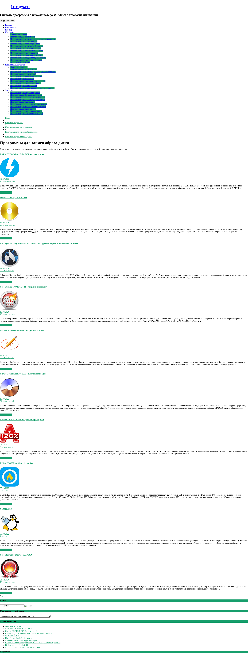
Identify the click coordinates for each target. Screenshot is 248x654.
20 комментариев (7, 225)
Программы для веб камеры (22, 37)
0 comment (4, 490)
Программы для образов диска (18, 136)
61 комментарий (7, 401)
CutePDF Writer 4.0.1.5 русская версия (21, 640)
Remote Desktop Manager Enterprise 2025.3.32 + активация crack (32, 643)
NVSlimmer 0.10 (12, 636)
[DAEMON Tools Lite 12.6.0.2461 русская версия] (9, 177)
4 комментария (6, 447)
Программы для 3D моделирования (26, 95)
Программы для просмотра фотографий (27, 99)
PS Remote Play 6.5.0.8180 (16, 645)
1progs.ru (20, 6)
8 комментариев (7, 358)
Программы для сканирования (23, 86)
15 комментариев (7, 314)
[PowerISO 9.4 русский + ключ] (9, 220)
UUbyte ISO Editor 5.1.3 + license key (16, 463)
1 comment (4, 536)
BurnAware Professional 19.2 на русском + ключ (22, 330)
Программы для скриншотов (23, 109)
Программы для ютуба (20, 62)
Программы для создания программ (26, 111)
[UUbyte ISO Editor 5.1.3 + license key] (9, 486)
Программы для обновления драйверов (27, 97)
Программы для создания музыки (25, 92)
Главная (8, 25)
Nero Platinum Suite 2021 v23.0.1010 (16, 555)
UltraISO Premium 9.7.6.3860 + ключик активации (23, 374)
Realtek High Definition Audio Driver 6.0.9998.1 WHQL (28, 633)
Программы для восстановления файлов (28, 106)
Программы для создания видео (24, 53)
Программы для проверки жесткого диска (28, 104)
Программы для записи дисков (18, 127)
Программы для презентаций (23, 74)
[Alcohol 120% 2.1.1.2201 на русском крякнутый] (9, 442)
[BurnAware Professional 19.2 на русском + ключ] (9, 353)
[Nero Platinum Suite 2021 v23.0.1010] (9, 577)
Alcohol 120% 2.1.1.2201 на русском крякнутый (22, 420)
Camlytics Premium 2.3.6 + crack (18, 629)
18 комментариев (7, 181)
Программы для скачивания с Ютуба (26, 51)
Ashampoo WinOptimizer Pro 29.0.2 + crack (23, 647)
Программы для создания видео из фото (28, 58)
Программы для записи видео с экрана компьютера (33, 39)
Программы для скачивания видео (25, 48)
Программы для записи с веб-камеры (26, 46)
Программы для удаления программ (26, 76)
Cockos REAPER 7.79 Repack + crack (21, 631)
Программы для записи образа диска (21, 132)
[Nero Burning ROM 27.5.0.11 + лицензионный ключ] (9, 309)
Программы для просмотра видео (25, 44)
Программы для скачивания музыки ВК (27, 81)
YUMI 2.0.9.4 (6, 509)
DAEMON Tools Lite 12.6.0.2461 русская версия (22, 154)
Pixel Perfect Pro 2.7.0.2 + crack (18, 638)
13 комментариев (7, 582)
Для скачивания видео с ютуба (23, 69)
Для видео (9, 32)
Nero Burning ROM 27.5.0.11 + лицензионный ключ (23, 287)
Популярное (10, 27)
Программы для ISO (14, 122)
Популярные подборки (15, 65)
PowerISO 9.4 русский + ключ (13, 197)
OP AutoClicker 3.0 (13, 626)
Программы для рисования (22, 79)
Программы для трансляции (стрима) (26, 55)
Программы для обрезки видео (23, 41)
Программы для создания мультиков (26, 60)
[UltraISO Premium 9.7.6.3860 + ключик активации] (9, 396)
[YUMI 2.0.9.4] (9, 531)
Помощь (9, 30)
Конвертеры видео (18, 34)
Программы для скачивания (22, 102)
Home (7, 118)
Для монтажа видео (19, 67)
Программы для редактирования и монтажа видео (32, 88)
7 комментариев (7, 271)
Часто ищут (10, 90)
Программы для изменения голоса (25, 83)
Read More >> (6, 192)
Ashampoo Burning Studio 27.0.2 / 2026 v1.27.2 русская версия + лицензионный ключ (39, 243)
